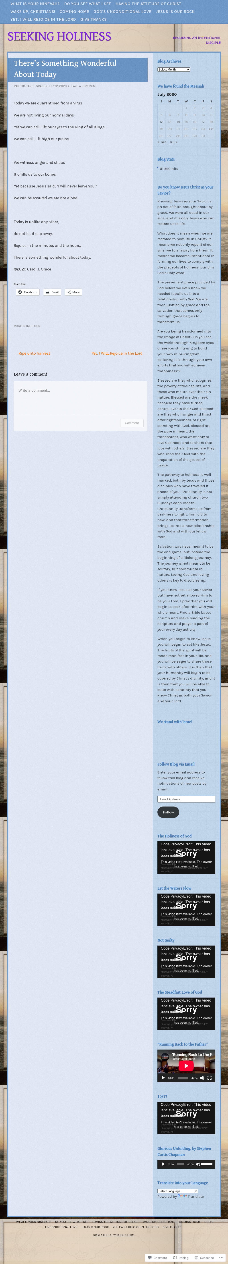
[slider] (207, 1164)
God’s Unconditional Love (122, 11)
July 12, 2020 (57, 86)
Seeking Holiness (59, 36)
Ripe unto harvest (34, 353)
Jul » (173, 142)
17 (203, 122)
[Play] (163, 1078)
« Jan (162, 142)
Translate (196, 1196)
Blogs (35, 326)
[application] (186, 857)
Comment (132, 423)
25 (211, 129)
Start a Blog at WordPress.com (113, 1235)
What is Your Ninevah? (35, 3)
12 (161, 122)
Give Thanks (93, 19)
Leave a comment (83, 86)
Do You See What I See (87, 3)
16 (194, 122)
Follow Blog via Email (175, 764)
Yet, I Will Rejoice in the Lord (43, 19)
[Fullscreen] (209, 1078)
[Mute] (202, 1078)
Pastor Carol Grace (29, 86)
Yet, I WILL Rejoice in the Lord (117, 353)
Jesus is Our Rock (175, 11)
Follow (168, 812)
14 (178, 122)
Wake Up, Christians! (32, 11)
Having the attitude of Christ (148, 3)
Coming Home (74, 11)
